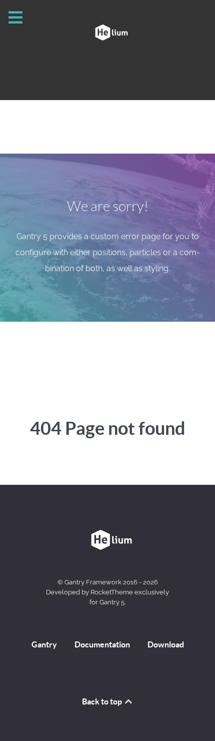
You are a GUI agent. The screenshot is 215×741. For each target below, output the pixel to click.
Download (166, 644)
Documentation (102, 644)
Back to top (103, 701)
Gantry (44, 644)
